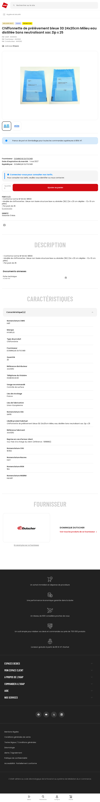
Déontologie (9, 747)
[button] (29, 797)
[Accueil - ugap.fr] (5, 5)
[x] (54, 714)
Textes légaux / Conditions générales (20, 742)
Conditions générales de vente (17, 737)
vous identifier (42, 177)
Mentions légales (11, 732)
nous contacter (57, 177)
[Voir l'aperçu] (6, 126)
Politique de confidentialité (15, 758)
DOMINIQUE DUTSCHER (23, 159)
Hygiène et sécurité (13, 14)
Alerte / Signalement (13, 753)
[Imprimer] (4, 225)
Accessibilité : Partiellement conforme (20, 763)
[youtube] (46, 714)
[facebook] (38, 714)
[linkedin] (62, 714)
